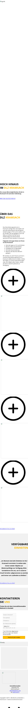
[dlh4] (14, 422)
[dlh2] (14, 294)
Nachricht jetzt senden (14, 637)
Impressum (3, 699)
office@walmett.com (15, 690)
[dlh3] (14, 358)
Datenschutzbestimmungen (14, 699)
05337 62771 (16, 692)
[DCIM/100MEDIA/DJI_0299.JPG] (14, 486)
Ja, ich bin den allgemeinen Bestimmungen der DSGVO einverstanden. (10, 632)
